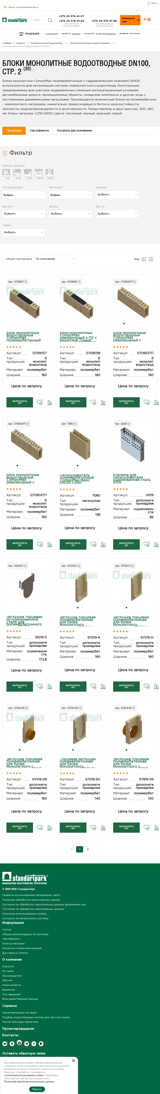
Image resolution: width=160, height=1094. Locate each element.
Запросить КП (19, 402)
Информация (13, 922)
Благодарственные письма (20, 999)
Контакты (135, 33)
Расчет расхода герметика (20, 1022)
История (8, 971)
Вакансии (8, 990)
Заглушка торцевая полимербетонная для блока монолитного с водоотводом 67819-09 (131, 765)
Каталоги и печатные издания (22, 948)
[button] (124, 323)
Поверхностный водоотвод (46, 43)
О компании (51, 34)
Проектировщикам (106, 34)
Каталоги (89, 33)
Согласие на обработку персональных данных (33, 909)
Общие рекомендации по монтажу (25, 934)
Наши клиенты (11, 985)
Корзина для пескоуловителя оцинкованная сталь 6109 (132, 479)
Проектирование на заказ (19, 1013)
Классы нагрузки (13, 944)
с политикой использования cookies (24, 1075)
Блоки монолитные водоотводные (90, 43)
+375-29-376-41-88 (104, 21)
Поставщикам (11, 995)
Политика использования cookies (24, 914)
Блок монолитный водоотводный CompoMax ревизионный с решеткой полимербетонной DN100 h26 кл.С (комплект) (130, 342)
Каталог (21, 43)
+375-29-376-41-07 (72, 16)
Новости (8, 967)
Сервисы (76, 34)
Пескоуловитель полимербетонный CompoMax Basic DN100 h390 (77, 479)
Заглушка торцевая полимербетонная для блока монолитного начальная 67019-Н (131, 622)
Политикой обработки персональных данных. (29, 1081)
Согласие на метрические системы (25, 919)
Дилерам (123, 33)
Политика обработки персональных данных (31, 900)
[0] (143, 20)
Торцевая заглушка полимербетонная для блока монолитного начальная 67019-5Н (78, 764)
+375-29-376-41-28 (72, 21)
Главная (7, 43)
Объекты (66, 33)
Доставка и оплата (15, 953)
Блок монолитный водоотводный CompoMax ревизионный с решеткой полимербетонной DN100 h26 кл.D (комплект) (23, 484)
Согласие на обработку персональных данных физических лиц (44, 905)
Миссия (7, 980)
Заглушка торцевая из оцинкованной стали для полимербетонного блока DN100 (24, 622)
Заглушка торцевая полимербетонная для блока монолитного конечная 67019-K (78, 622)
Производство (12, 976)
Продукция (32, 34)
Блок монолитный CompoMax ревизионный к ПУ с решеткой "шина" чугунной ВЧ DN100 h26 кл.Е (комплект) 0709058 (78, 340)
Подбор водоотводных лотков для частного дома (36, 1017)
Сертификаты (11, 939)
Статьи (6, 930)
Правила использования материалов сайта (31, 895)
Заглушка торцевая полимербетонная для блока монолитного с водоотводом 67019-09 (24, 765)
